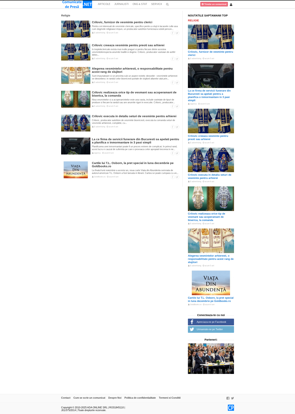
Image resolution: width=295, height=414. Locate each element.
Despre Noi (114, 397)
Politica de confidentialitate (140, 397)
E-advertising (99, 33)
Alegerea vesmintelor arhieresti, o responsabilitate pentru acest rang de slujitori (211, 259)
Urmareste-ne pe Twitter (210, 329)
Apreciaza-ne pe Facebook (211, 322)
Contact (65, 397)
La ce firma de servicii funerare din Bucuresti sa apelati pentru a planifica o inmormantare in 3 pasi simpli (135, 141)
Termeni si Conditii (170, 397)
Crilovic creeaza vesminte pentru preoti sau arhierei (128, 45)
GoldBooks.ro (100, 177)
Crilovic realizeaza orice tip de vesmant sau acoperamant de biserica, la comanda (206, 217)
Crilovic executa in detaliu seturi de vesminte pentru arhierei (134, 116)
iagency (97, 153)
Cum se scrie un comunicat (89, 397)
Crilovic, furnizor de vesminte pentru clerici (122, 22)
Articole (104, 4)
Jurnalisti (121, 4)
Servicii (156, 4)
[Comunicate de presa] (76, 4)
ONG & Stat (140, 4)
